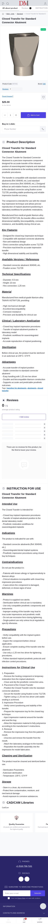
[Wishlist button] (43, 97)
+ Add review (24, 417)
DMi (44, 84)
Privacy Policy (21, 898)
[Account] (45, 3)
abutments (31, 388)
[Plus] (16, 115)
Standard (20, 14)
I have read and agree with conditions (25, 898)
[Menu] (3, 3)
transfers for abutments (16, 388)
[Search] (7, 3)
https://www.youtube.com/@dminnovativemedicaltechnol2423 (26, 879)
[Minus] (5, 115)
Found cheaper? (7, 96)
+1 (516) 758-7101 (24, 866)
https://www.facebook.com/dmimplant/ (21, 879)
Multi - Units (10, 14)
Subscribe (37, 893)
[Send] (43, 129)
